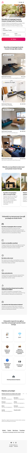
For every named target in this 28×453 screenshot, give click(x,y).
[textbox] (7, 35)
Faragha (11, 446)
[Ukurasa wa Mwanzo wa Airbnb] (3, 2)
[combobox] (13, 30)
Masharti (16, 446)
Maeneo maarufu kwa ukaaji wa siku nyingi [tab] (11, 393)
